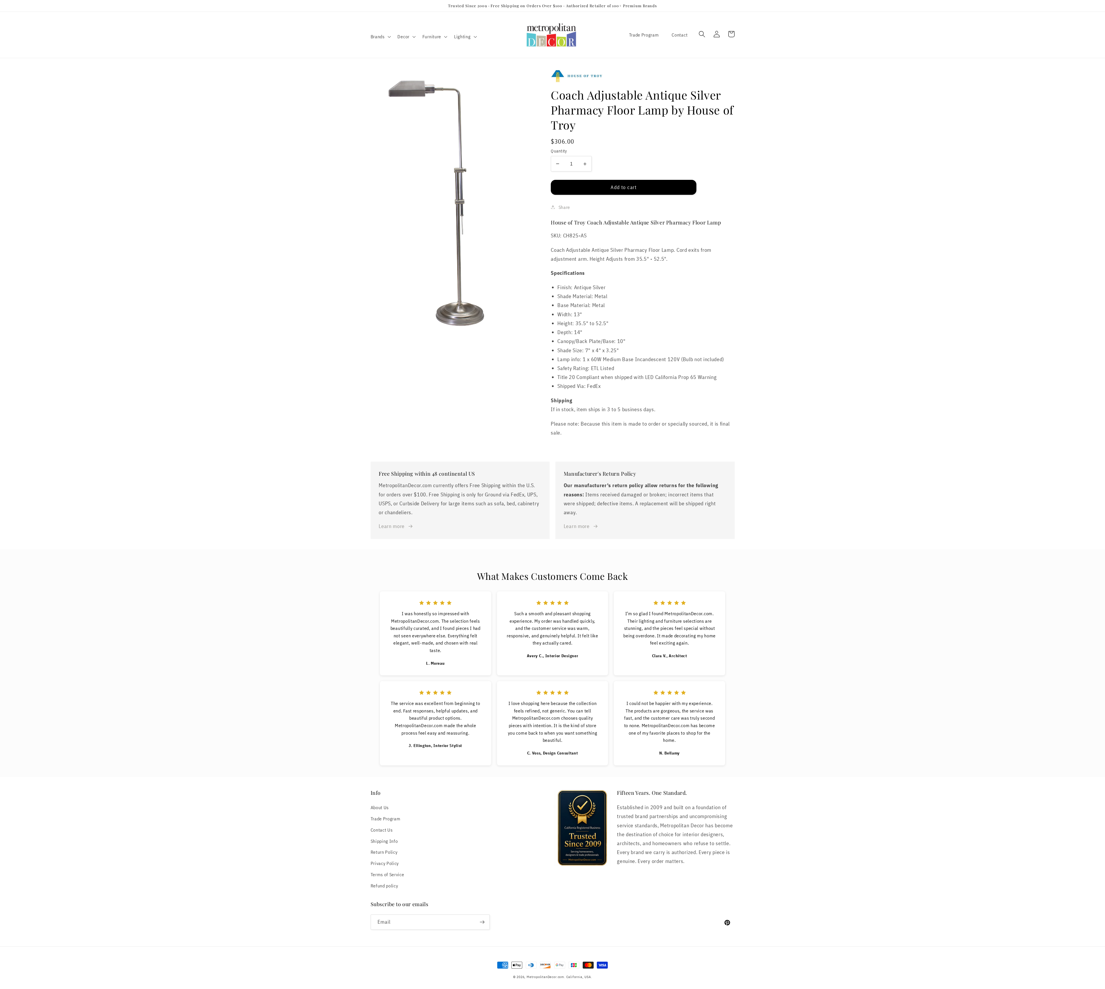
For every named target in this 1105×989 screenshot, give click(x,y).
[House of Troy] (642, 76)
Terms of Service (387, 874)
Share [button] (564, 207)
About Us (380, 807)
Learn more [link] (392, 526)
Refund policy (384, 886)
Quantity (559, 151)
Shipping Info (384, 841)
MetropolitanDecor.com (545, 977)
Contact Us (382, 830)
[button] (380, 36)
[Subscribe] (482, 922)
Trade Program (644, 35)
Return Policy (384, 852)
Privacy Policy (385, 863)
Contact (679, 35)
